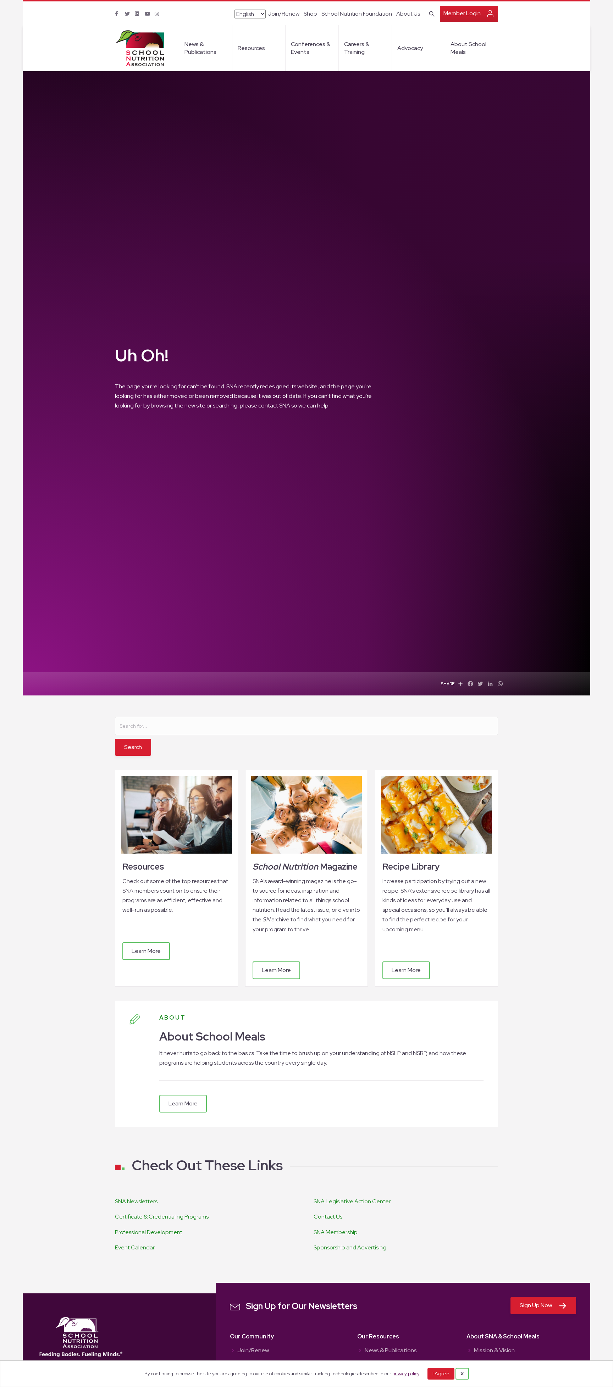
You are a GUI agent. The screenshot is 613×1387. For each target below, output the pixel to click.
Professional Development (148, 1232)
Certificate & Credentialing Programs (162, 1216)
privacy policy (405, 1374)
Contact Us (328, 1216)
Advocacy (410, 48)
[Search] (430, 13)
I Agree (440, 1373)
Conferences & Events (310, 48)
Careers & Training (356, 48)
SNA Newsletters (136, 1201)
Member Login (462, 13)
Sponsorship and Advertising (350, 1247)
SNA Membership (336, 1232)
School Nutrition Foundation (356, 13)
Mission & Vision (494, 1351)
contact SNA (274, 405)
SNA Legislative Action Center (352, 1201)
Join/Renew (283, 13)
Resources (251, 48)
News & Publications (200, 48)
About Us (408, 13)
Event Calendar (135, 1247)
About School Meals (468, 48)
